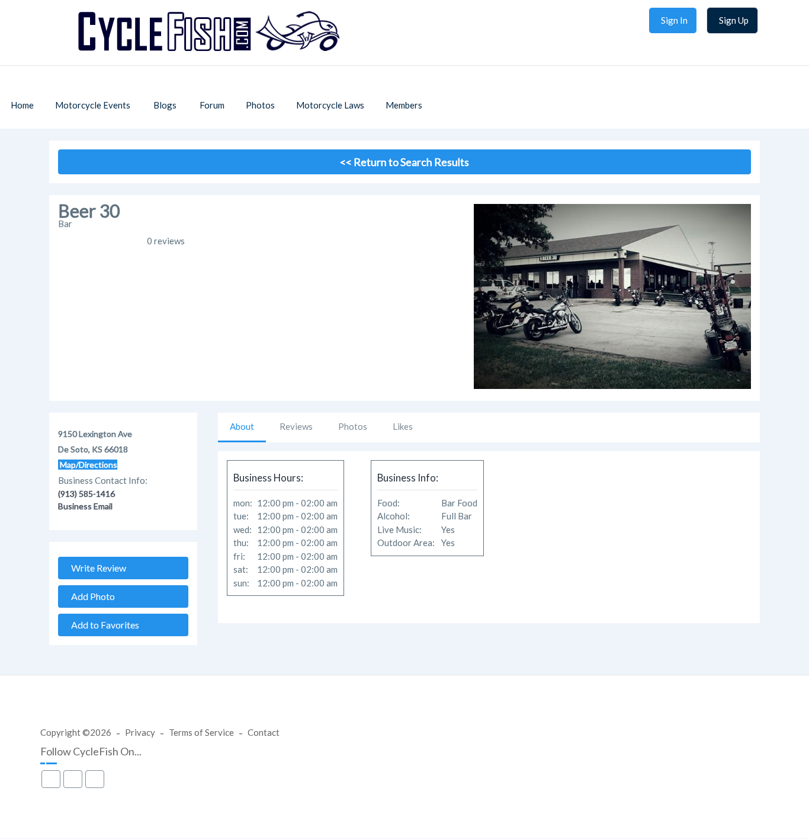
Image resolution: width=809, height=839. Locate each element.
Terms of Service (201, 732)
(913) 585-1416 (86, 494)
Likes (403, 426)
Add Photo (90, 596)
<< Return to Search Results (404, 161)
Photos (352, 426)
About (242, 426)
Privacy (140, 732)
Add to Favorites (102, 624)
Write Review (96, 567)
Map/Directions (87, 465)
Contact (264, 732)
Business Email (85, 506)
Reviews (296, 426)
